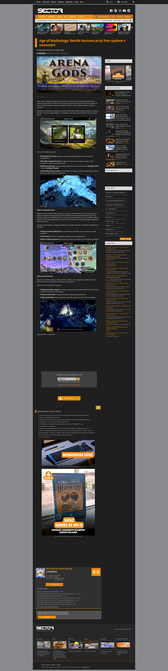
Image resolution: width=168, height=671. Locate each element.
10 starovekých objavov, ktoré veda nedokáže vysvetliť (123, 652)
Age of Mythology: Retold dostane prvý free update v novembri (54, 604)
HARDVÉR (72, 17)
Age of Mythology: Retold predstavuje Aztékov (49, 596)
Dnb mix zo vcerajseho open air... (116, 192)
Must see (108, 217)
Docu (81, 2)
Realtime (56, 577)
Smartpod (46, 2)
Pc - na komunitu (111, 209)
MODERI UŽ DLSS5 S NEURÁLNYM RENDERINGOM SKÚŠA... (116, 255)
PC (95, 17)
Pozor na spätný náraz (90, 651)
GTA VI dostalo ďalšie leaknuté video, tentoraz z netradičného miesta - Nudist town (66, 430)
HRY (65, 17)
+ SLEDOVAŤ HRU (54, 584)
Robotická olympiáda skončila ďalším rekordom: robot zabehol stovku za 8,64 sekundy (43, 653)
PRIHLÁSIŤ (47, 617)
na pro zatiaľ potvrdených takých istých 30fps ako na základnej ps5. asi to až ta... (118, 295)
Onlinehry (61, 2)
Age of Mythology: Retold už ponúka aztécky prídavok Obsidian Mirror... (56, 594)
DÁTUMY (75, 20)
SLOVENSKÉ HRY (67, 20)
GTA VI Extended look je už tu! (50, 417)
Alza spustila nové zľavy (48, 426)
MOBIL (127, 17)
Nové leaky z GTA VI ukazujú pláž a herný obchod (57, 435)
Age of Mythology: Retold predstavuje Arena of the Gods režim (53, 602)
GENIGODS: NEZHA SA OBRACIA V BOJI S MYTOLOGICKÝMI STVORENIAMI (117, 156)
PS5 (113, 17)
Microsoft (51, 575)
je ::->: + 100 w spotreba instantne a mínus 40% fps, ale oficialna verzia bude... (118, 280)
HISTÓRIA (44, 20)
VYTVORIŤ (122, 239)
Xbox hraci (109, 196)
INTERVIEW (58, 20)
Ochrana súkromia (45, 665)
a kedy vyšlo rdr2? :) (111, 266)
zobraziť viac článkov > (44, 437)
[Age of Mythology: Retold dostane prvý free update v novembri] (68, 148)
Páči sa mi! (69, 398)
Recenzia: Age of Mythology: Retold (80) (47, 591)
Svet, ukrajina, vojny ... (112, 233)
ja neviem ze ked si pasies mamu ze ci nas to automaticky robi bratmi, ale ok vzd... (118, 287)
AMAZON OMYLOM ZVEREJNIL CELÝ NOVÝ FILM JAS (43, 33)
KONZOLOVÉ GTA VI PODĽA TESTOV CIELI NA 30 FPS (123, 101)
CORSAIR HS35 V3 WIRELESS (121, 163)
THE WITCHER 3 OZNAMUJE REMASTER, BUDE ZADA (96, 34)
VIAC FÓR (128, 239)
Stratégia (50, 577)
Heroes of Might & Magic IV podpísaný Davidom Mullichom (68, 536)
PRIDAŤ (116, 20)
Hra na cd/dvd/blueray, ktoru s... (115, 201)
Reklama (53, 665)
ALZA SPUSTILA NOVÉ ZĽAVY (109, 32)
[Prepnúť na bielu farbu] (133, 2)
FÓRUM (81, 17)
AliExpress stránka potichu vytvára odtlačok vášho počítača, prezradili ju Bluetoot (65, 419)
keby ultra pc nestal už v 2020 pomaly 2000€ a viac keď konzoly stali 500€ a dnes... (118, 251)
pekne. (108, 330)
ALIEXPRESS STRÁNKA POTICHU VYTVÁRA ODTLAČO (70, 33)
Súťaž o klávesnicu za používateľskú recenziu (68, 466)
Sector (38, 2)
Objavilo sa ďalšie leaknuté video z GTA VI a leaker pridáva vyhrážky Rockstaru (65, 428)
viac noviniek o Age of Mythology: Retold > (48, 607)
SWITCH (120, 17)
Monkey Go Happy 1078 (75, 651)
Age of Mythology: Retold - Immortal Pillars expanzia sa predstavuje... (55, 600)
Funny (76, 2)
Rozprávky (69, 2)
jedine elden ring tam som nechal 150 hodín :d (118, 324)
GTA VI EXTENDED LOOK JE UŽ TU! (56, 32)
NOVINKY (42, 17)
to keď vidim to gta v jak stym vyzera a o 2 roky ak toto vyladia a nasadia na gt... (118, 310)
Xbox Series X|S (42, 53)
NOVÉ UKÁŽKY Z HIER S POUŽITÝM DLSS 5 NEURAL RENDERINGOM (123, 93)
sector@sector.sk (85, 667)
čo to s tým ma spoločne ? (112, 336)
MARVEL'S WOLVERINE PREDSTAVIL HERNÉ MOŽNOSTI (122, 141)
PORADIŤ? (126, 20)
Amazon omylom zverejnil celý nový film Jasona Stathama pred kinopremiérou (64, 415)
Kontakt (59, 665)
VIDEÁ (59, 17)
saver (50, 53)
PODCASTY (50, 20)
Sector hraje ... (110, 221)
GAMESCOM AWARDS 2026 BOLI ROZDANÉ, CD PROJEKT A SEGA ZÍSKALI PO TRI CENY (118, 133)
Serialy (108, 225)
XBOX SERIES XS (104, 17)
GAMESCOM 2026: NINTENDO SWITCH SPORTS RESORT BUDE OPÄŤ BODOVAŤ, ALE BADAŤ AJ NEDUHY (118, 117)
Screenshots (109, 213)
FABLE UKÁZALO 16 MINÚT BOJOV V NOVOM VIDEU (123, 126)
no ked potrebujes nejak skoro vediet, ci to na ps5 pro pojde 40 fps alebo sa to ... (118, 317)
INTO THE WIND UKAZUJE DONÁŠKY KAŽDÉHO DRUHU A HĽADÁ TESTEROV (117, 148)
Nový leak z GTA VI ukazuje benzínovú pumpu (55, 422)
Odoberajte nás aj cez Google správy (69, 385)
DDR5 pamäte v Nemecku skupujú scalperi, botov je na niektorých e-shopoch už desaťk (67, 433)
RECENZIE (51, 17)
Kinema (53, 2)
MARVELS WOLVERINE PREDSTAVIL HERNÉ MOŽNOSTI (117, 322)
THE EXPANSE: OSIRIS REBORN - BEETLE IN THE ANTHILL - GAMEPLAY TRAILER (117, 109)
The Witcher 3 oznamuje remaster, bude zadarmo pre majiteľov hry (62, 424)
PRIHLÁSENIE (124, 2)
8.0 (96, 572)
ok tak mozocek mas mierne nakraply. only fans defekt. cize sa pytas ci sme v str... (118, 302)
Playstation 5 (110, 229)
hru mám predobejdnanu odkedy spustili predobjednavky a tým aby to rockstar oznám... (118, 272)
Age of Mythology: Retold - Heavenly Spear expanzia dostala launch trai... (56, 598)
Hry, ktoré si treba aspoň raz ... (115, 205)
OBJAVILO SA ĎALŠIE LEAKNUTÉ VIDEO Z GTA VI (124, 33)
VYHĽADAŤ (106, 20)
